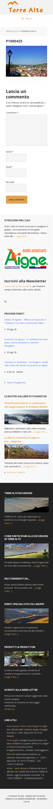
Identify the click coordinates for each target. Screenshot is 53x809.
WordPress (42, 799)
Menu (28, 18)
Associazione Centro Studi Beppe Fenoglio (27, 726)
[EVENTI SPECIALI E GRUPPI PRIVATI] (26, 617)
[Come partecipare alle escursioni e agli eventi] (26, 552)
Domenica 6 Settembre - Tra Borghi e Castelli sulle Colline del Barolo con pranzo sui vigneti (26, 364)
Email (9, 167)
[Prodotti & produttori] (26, 660)
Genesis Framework (26, 799)
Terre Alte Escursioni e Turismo (26, 7)
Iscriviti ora (9, 709)
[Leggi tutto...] (40, 431)
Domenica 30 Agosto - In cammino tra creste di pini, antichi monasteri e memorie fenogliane (26, 342)
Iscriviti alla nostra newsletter (18, 286)
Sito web (10, 182)
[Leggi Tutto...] (41, 565)
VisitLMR (11, 754)
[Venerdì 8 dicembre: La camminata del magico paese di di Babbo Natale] (26, 418)
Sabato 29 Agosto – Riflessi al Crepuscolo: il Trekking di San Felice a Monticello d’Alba (25, 321)
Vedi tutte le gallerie (16, 472)
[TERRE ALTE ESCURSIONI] (26, 506)
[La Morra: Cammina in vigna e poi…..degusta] (26, 453)
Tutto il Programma (16, 382)
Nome (10, 151)
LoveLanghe (13, 740)
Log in (26, 801)
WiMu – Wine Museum (17, 768)
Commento (12, 112)
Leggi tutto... (22, 236)
